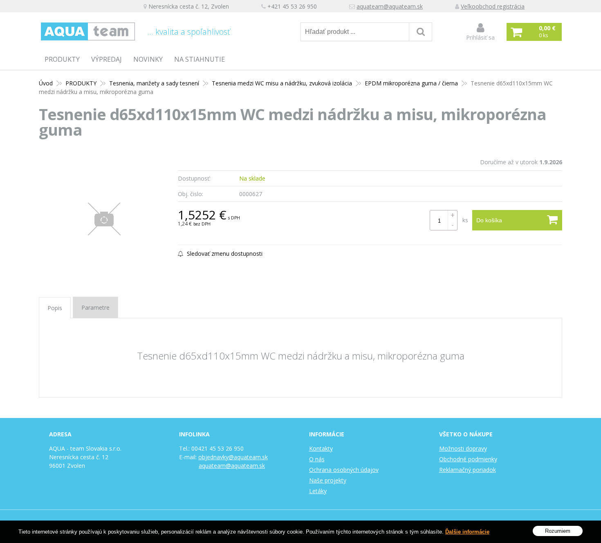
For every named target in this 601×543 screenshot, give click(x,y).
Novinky (148, 59)
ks (465, 220)
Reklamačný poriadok (467, 470)
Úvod (46, 83)
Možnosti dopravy (463, 448)
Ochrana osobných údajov (344, 470)
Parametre (95, 307)
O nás (317, 459)
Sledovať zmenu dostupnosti (223, 253)
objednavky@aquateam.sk (233, 457)
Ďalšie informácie (467, 532)
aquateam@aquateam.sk (390, 6)
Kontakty (321, 448)
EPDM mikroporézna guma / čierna (411, 83)
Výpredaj (106, 59)
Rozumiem (557, 531)
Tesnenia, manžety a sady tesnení (154, 83)
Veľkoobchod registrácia (493, 6)
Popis (54, 308)
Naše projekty (327, 480)
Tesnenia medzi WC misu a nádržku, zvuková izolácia (282, 83)
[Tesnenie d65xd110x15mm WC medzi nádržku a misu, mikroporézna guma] (104, 219)
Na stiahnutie (199, 59)
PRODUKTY (62, 59)
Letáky (318, 491)
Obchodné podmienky (468, 459)
